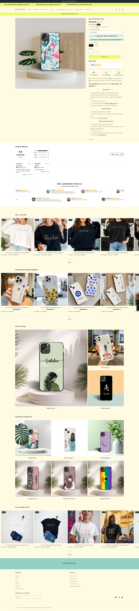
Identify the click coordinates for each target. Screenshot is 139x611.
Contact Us (18, 586)
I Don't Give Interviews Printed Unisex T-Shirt (50, 545)
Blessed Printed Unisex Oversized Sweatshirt (84, 252)
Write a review (115, 154)
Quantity (91, 48)
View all (69, 262)
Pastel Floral (32, 458)
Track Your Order (19, 588)
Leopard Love (32, 498)
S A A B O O (21, 607)
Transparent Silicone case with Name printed (117, 307)
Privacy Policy (73, 576)
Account (17, 576)
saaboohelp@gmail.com (111, 103)
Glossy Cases (105, 408)
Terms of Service (74, 583)
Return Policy (102, 135)
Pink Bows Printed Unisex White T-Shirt (84, 545)
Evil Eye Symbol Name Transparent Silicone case (17, 307)
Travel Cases (105, 367)
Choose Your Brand (94, 29)
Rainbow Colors (105, 498)
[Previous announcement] (15, 14)
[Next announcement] (123, 14)
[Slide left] (66, 259)
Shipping (97, 26)
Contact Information (75, 586)
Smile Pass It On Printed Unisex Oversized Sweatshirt (50, 252)
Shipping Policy (103, 118)
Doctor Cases (69, 458)
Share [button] (91, 139)
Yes (91, 45)
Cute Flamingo (105, 458)
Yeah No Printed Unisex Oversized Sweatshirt (117, 252)
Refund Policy (73, 578)
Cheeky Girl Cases (68, 498)
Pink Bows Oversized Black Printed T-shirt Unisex (117, 545)
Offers (16, 578)
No (96, 45)
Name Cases (50, 408)
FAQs (16, 581)
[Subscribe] (39, 597)
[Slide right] (72, 259)
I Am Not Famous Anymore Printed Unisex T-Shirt (17, 545)
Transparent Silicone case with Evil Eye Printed (84, 307)
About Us (17, 583)
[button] (52, 9)
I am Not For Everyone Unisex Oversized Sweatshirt (17, 252)
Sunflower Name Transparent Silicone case (51, 307)
